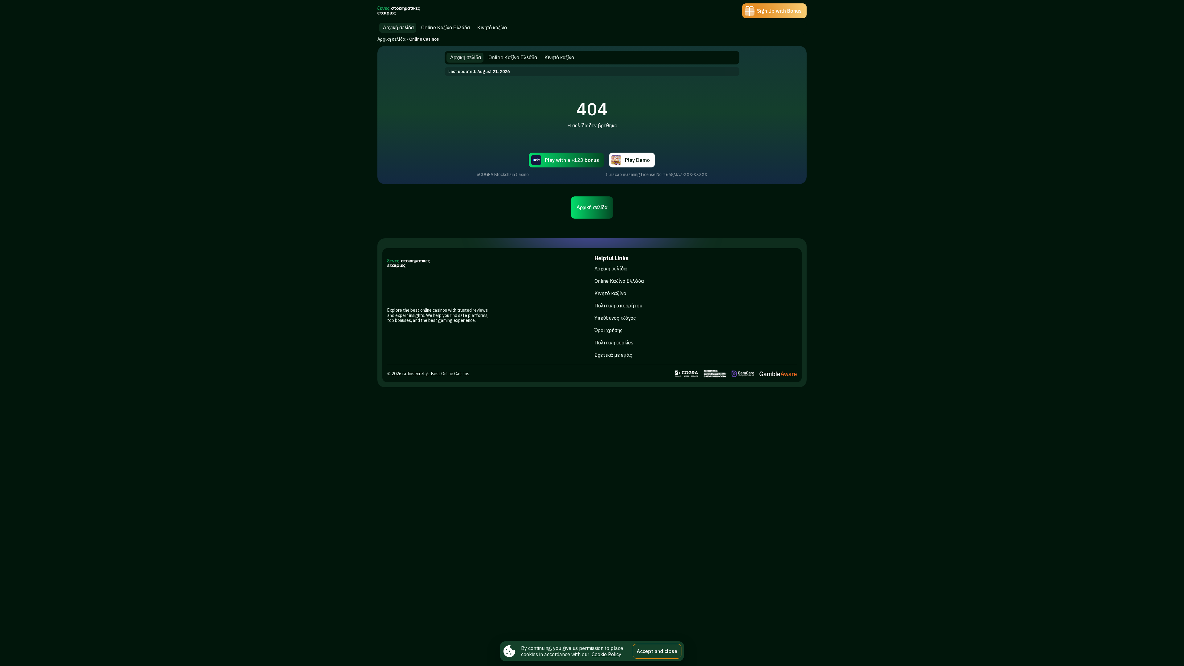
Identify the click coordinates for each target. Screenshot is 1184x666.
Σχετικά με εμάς (613, 355)
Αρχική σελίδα (391, 39)
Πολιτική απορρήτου (618, 305)
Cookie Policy (606, 654)
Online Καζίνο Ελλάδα (619, 281)
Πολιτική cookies (613, 342)
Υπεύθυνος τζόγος (615, 318)
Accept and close (657, 651)
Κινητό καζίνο (610, 293)
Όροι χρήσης (608, 330)
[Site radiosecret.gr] (398, 10)
